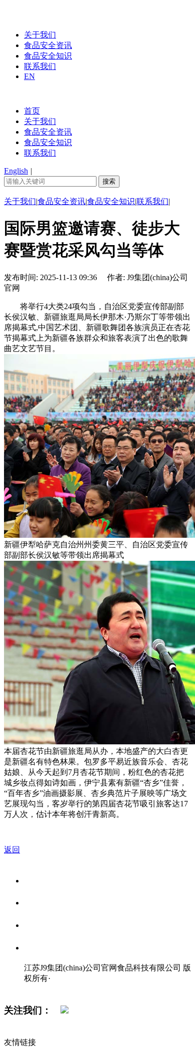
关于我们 (40, 35)
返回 (12, 849)
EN (29, 76)
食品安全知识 (48, 56)
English (16, 171)
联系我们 (40, 66)
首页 (32, 111)
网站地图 (44, 988)
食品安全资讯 (48, 45)
